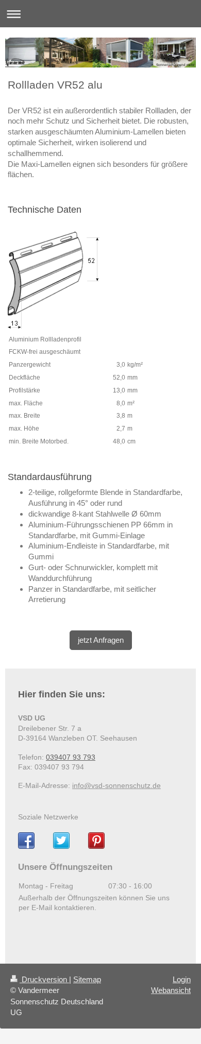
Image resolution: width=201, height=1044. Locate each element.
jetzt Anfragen (101, 640)
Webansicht (171, 990)
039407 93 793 (70, 757)
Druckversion (44, 979)
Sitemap (87, 979)
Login (182, 979)
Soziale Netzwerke (48, 817)
